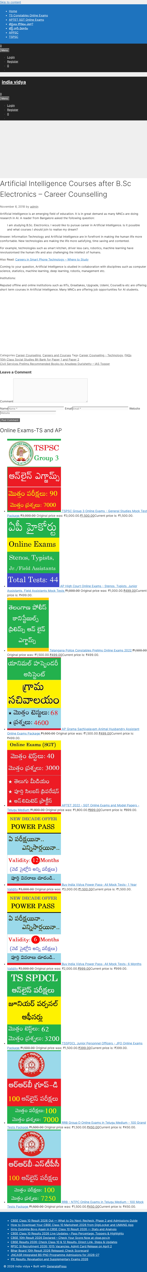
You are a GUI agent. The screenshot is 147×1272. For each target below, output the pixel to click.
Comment (6, 401)
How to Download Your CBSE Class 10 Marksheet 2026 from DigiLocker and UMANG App (72, 1225)
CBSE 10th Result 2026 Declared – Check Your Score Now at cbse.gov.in (60, 1237)
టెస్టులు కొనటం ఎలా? (21, 24)
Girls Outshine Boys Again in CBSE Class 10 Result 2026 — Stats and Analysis (64, 1229)
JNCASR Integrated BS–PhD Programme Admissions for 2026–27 (55, 1255)
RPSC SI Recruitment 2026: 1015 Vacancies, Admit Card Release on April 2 (61, 1246)
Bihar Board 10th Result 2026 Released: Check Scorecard (50, 1250)
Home (13, 11)
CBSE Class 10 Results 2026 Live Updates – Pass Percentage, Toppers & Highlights (67, 1233)
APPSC (13, 32)
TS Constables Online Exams (28, 15)
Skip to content (10, 2)
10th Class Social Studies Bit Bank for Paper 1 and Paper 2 (39, 359)
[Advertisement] (73, 148)
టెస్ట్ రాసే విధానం (18, 28)
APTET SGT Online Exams (26, 19)
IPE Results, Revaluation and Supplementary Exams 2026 (49, 1259)
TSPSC (13, 37)
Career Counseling (28, 355)
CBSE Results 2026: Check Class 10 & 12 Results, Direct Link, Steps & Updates (64, 1242)
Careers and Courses (56, 355)
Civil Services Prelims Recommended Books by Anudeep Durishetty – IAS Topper (55, 364)
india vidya (14, 82)
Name (4, 408)
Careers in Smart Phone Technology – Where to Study (52, 259)
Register (12, 61)
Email (68, 408)
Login (11, 57)
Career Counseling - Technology (101, 355)
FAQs (128, 355)
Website (134, 408)
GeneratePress (57, 1266)
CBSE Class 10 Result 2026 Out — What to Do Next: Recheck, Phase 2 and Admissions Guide (74, 1220)
